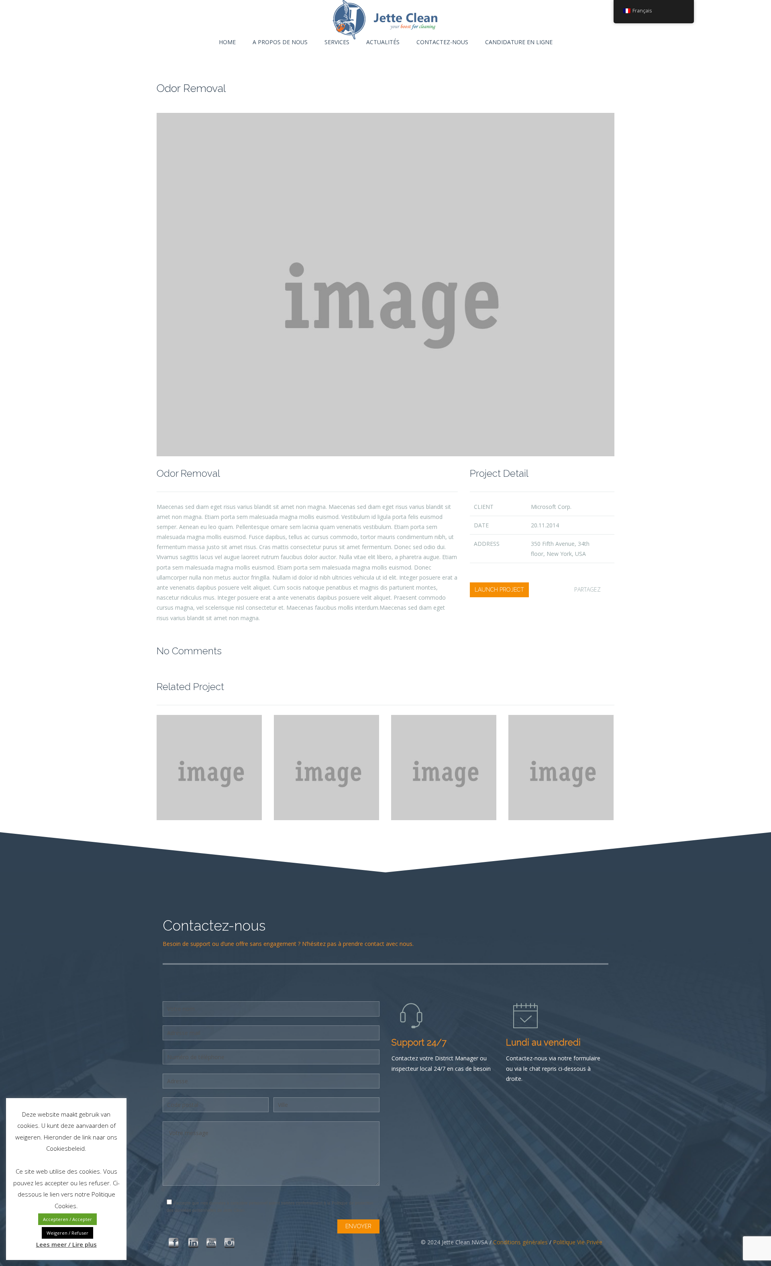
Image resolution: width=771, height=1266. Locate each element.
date (481, 525)
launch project (499, 589)
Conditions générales (520, 1242)
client (484, 506)
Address (487, 543)
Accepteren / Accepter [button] (67, 1219)
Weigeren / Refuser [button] (67, 1233)
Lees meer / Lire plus (66, 1244)
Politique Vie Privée (577, 1242)
